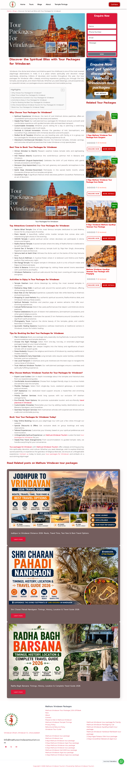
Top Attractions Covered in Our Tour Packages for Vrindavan (33, 95)
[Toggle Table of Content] (61, 87)
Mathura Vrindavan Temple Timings (58, 719)
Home (9, 8)
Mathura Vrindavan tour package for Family (104, 719)
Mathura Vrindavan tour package (57, 733)
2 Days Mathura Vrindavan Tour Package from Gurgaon (99, 133)
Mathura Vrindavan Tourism (57, 432)
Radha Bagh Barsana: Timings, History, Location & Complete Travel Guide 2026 (45, 683)
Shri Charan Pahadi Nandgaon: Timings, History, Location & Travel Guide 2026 (45, 606)
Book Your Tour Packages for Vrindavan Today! (28, 104)
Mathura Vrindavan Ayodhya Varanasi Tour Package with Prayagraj (98, 268)
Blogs (15, 8)
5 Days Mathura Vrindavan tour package (60, 745)
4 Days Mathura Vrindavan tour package (60, 742)
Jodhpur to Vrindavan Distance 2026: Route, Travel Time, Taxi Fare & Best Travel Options (50, 530)
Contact (48, 714)
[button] (63, 770)
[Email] (16, 744)
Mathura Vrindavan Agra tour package (59, 749)
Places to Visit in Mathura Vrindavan (58, 717)
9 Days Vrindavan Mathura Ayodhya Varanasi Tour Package (101, 222)
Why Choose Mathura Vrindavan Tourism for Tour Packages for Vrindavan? (38, 102)
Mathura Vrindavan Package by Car (100, 722)
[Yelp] (11, 744)
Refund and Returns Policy (55, 724)
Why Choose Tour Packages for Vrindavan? (27, 90)
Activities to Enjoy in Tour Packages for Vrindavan (29, 97)
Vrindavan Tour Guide (53, 726)
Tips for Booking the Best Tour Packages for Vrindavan (31, 99)
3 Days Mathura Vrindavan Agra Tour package (62, 740)
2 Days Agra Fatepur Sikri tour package (102, 733)
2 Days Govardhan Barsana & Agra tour (102, 736)
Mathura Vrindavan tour (54, 735)
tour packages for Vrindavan (57, 451)
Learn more (18, 536)
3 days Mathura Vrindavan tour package (60, 738)
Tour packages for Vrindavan (21, 444)
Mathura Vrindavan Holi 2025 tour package (61, 747)
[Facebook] (6, 744)
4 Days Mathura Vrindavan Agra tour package (62, 752)
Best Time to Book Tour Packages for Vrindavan (28, 92)
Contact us (24, 451)
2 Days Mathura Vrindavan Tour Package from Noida (99, 178)
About (47, 712)
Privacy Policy (50, 722)
